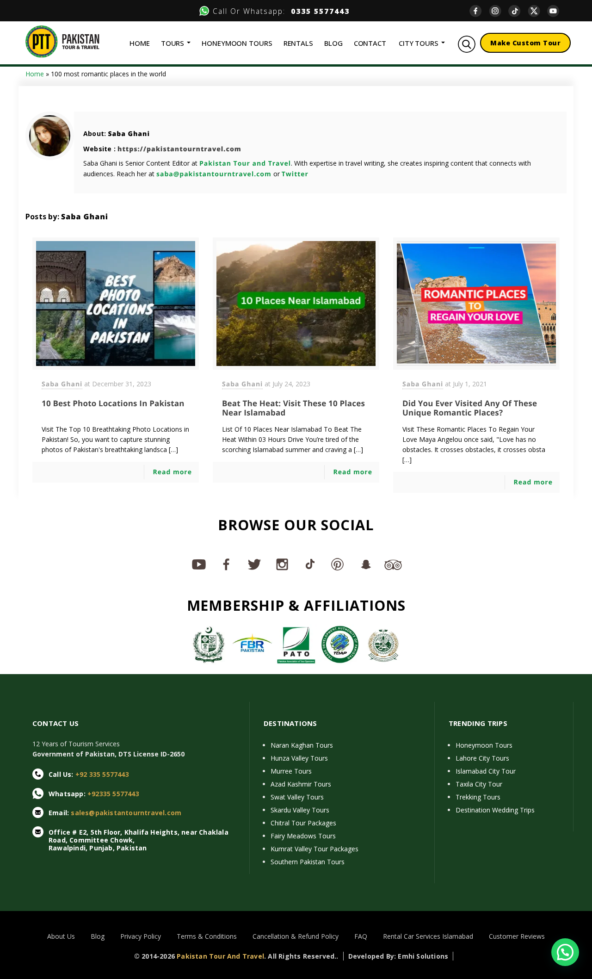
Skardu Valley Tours (300, 810)
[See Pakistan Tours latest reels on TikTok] (309, 564)
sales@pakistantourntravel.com (126, 812)
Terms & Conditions (207, 936)
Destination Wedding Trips (495, 810)
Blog (98, 936)
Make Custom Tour (525, 42)
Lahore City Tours (482, 758)
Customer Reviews (517, 936)
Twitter (295, 174)
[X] (537, 11)
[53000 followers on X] (254, 564)
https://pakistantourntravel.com (179, 149)
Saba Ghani (129, 134)
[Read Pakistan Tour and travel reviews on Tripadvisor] (393, 564)
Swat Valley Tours (297, 797)
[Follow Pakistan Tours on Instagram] (282, 564)
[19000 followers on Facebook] (226, 564)
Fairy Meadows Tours (303, 835)
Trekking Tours (478, 797)
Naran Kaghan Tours (302, 745)
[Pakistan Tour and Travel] (62, 41)
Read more (172, 472)
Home (34, 73)
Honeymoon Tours (484, 745)
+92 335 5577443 (102, 774)
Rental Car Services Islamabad (428, 936)
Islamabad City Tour (486, 771)
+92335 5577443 (113, 793)
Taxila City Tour (479, 784)
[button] (565, 952)
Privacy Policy (140, 936)
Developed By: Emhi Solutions (398, 956)
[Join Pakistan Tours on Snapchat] (365, 564)
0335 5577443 (317, 11)
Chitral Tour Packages (303, 822)
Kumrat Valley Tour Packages (314, 848)
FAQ (360, 936)
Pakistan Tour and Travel (245, 163)
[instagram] (498, 11)
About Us (61, 936)
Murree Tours (291, 771)
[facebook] (479, 11)
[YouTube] (557, 11)
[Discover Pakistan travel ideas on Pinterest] (337, 564)
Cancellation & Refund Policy (296, 936)
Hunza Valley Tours (299, 758)
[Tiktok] (518, 11)
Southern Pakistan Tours (308, 861)
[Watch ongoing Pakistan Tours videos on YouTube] (198, 564)
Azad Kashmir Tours (301, 784)
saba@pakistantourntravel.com (213, 174)
